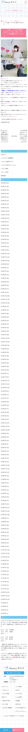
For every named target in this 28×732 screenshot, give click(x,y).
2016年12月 (4, 592)
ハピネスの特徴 (5, 693)
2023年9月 (3, 306)
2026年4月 (3, 197)
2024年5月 (3, 278)
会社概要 (18, 700)
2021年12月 (4, 380)
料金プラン (4, 697)
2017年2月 (3, 585)
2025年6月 (3, 232)
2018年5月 (3, 532)
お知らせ (3, 154)
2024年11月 (4, 257)
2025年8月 (3, 225)
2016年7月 (3, 610)
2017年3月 (3, 581)
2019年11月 (4, 468)
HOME (5, 21)
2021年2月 (3, 415)
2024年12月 (4, 253)
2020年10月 (4, 430)
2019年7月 (3, 483)
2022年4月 (3, 366)
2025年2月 (3, 246)
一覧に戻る (14, 136)
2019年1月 (3, 504)
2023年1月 (3, 334)
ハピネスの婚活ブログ (15, 21)
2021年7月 (3, 398)
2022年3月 (3, 370)
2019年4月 (3, 493)
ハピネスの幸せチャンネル (8, 165)
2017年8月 (3, 564)
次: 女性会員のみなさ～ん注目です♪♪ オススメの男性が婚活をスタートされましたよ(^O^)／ (23, 136)
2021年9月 (3, 391)
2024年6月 (3, 274)
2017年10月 (4, 557)
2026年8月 (3, 183)
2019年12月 (4, 465)
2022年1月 (3, 377)
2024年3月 (3, 285)
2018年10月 (4, 514)
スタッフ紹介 (5, 704)
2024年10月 (4, 260)
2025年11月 (4, 214)
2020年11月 (4, 426)
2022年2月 (3, 373)
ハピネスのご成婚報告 (7, 158)
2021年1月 (3, 419)
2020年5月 (3, 447)
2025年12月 (4, 211)
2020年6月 (3, 444)
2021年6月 (3, 401)
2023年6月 (3, 317)
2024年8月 (3, 267)
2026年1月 (3, 207)
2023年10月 (4, 303)
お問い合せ (18, 704)
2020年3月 (3, 454)
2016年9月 (3, 602)
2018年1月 (3, 546)
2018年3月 (3, 539)
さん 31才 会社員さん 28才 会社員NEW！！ (7, 639)
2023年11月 (4, 299)
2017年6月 (3, 571)
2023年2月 (3, 331)
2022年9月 (3, 348)
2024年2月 (3, 288)
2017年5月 (3, 574)
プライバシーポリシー (21, 711)
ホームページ (5, 686)
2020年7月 (3, 440)
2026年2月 (3, 204)
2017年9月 (3, 560)
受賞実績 (3, 175)
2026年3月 (3, 200)
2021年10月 (4, 387)
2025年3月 (3, 243)
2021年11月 (4, 384)
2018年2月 (3, 543)
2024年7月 (3, 271)
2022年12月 (4, 338)
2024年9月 (3, 264)
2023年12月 (4, 296)
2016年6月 (3, 613)
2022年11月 (4, 341)
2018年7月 (3, 525)
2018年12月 (4, 507)
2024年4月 (3, 281)
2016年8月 (3, 606)
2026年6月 (3, 190)
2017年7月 (3, 567)
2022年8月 (3, 352)
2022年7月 (3, 356)
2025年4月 (3, 239)
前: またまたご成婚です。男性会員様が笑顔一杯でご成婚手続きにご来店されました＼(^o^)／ (4, 136)
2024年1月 (3, 292)
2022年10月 (4, 345)
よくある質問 (19, 697)
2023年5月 (3, 320)
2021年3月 (3, 412)
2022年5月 (3, 363)
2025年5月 (3, 236)
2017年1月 (3, 588)
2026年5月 (3, 193)
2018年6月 (3, 528)
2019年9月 (3, 475)
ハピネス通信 (4, 168)
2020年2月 (3, 458)
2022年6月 (3, 359)
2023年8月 (3, 310)
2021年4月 (3, 408)
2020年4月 (3, 451)
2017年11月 (4, 553)
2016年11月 (4, 595)
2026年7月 (3, 186)
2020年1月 (3, 461)
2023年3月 (3, 327)
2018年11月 (4, 511)
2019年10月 (4, 472)
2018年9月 (3, 518)
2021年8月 (3, 394)
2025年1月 (3, 250)
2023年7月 (3, 313)
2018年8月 (3, 521)
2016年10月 (4, 599)
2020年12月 (4, 423)
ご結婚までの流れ (6, 700)
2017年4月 (3, 578)
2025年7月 (3, 228)
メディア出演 (4, 172)
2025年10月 (4, 218)
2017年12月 (4, 550)
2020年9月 (3, 433)
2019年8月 (3, 479)
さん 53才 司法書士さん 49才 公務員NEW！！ (7, 631)
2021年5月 (3, 405)
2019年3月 (3, 497)
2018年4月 (3, 535)
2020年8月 (3, 437)
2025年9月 (3, 221)
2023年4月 (3, 324)
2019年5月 (3, 490)
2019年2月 (3, 500)
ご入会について (5, 690)
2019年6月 (3, 486)
